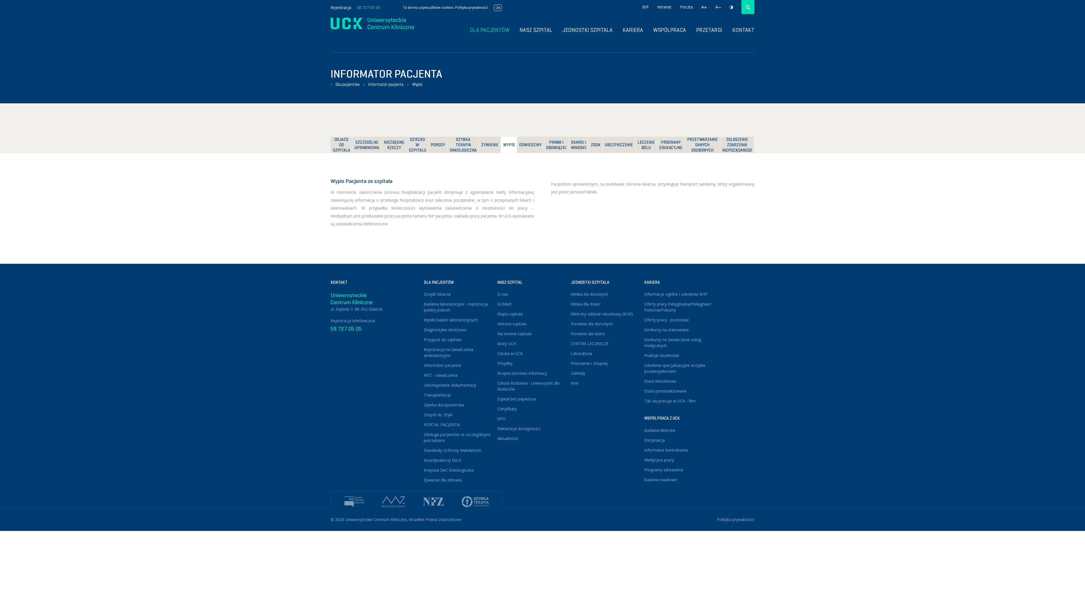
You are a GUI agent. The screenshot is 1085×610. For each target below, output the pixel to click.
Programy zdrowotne (663, 469)
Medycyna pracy (659, 460)
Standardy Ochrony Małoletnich (452, 450)
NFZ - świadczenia (440, 375)
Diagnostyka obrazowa (445, 329)
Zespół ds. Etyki (438, 414)
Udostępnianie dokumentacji (450, 385)
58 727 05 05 (368, 7)
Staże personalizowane (665, 391)
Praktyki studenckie (661, 355)
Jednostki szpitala (588, 30)
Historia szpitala (511, 323)
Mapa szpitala (510, 314)
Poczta (686, 7)
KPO (501, 418)
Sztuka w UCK (510, 353)
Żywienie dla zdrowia (443, 480)
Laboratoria (581, 353)
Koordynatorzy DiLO (442, 460)
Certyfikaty (507, 408)
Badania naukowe (660, 479)
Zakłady (578, 373)
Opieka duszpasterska (444, 405)
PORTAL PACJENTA (442, 424)
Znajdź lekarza (437, 294)
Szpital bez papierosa (516, 399)
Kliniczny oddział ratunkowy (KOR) (602, 314)
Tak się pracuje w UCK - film (670, 401)
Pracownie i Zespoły (589, 363)
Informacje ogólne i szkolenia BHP (676, 294)
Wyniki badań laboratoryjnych (451, 320)
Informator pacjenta (385, 84)
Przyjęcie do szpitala (442, 339)
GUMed (504, 304)
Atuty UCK (506, 343)
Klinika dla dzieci (585, 304)
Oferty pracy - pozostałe (666, 320)
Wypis (417, 84)
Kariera (633, 30)
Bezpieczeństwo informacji (522, 373)
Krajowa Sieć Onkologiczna (449, 470)
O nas (502, 294)
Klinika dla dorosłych (589, 294)
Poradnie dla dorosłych (592, 323)
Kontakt (743, 30)
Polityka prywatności (471, 7)
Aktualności (507, 438)
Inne (575, 383)
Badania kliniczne (660, 430)
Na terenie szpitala (514, 333)
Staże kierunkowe (660, 381)
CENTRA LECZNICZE (590, 343)
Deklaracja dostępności (518, 428)
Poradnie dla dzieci (588, 333)
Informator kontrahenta (666, 450)
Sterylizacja (654, 440)
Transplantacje (437, 395)
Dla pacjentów (348, 84)
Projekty (505, 363)
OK (498, 7)
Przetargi (709, 30)
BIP (645, 7)
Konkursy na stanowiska (666, 329)
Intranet (664, 7)
